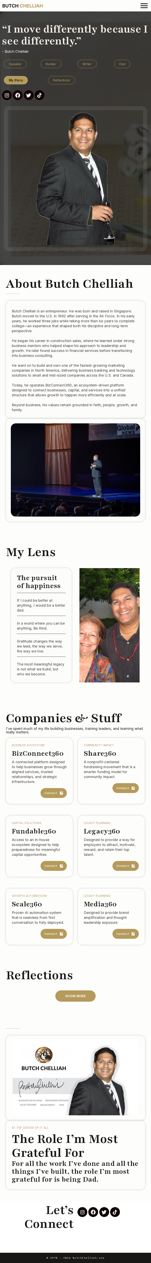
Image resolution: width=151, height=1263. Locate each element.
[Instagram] (7, 95)
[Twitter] (29, 95)
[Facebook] (18, 95)
